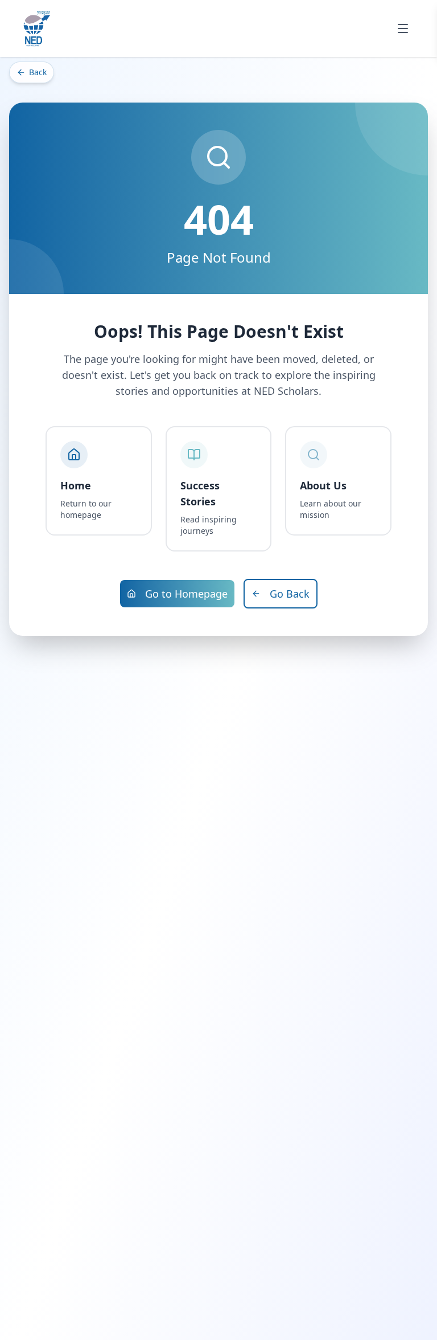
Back (38, 72)
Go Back (290, 593)
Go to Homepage (186, 593)
